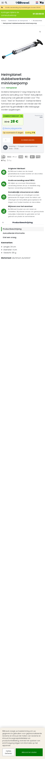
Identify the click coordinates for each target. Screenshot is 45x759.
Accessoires (37, 20)
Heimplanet (11, 87)
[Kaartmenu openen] (3, 222)
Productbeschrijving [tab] (12, 229)
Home (3, 20)
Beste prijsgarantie (13, 128)
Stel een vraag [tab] (9, 237)
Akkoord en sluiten (29, 752)
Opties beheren (8, 752)
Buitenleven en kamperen (18, 20)
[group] (22, 49)
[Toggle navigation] (3, 2)
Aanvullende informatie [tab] (14, 233)
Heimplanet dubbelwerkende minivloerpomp (20, 23)
